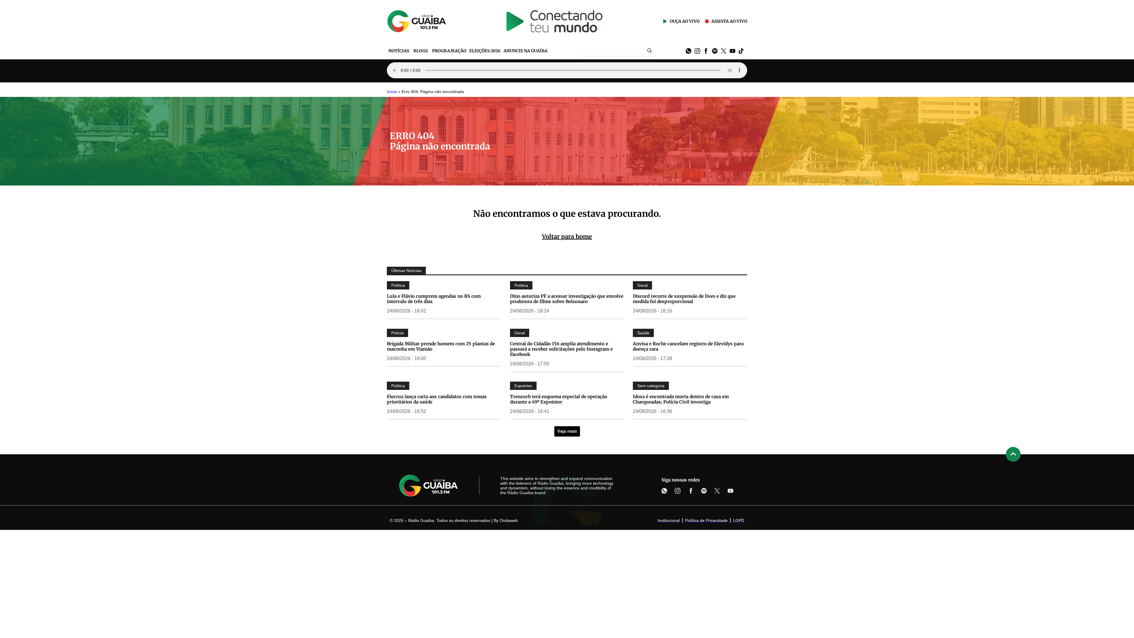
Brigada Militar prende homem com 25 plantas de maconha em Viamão (441, 346)
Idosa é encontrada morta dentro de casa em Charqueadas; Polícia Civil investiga (681, 399)
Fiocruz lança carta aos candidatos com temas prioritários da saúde (437, 399)
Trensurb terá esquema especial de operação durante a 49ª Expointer (558, 399)
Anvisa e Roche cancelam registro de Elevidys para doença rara (688, 346)
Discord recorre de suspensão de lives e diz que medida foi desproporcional (684, 298)
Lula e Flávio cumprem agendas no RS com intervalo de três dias (434, 298)
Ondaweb (509, 520)
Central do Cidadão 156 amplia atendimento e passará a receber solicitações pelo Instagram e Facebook (561, 349)
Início (392, 91)
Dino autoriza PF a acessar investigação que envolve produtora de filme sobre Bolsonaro (566, 298)
